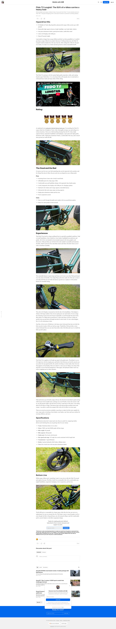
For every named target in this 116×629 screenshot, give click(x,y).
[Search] (98, 2)
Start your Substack (55, 623)
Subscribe (106, 2)
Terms (61, 620)
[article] (58, 573)
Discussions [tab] (45, 567)
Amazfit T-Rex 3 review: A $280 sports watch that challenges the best (50, 581)
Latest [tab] (40, 567)
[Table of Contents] (1, 314)
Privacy (57, 620)
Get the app (64, 623)
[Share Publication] (101, 2)
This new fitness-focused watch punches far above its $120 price (49, 574)
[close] (70, 586)
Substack (52, 626)
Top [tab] (37, 567)
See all (38, 602)
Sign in (112, 2)
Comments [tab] (39, 552)
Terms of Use (64, 602)
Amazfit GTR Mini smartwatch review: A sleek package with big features (52, 571)
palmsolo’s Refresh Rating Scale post (55, 128)
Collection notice (66, 620)
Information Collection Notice (57, 603)
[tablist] (41, 552)
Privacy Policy (67, 603)
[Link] (34, 22)
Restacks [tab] (44, 552)
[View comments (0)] (41, 18)
